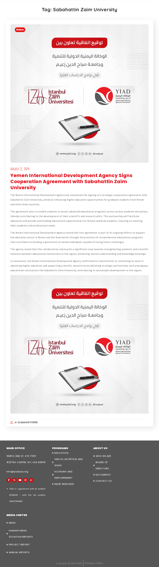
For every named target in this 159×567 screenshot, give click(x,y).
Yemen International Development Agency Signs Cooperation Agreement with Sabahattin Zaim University (71, 181)
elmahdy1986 (28, 422)
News (20, 29)
